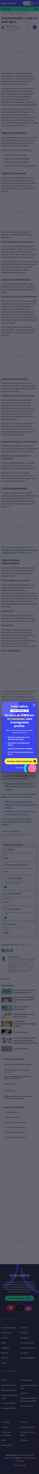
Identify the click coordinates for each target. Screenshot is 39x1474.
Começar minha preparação (19, 761)
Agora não (19, 767)
